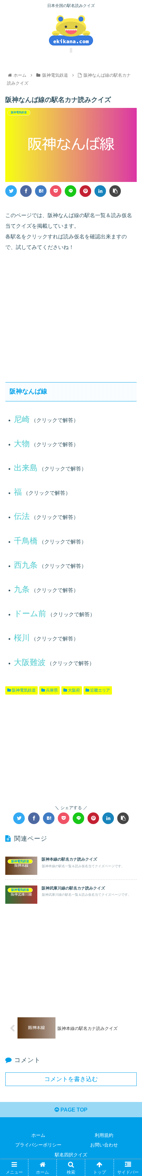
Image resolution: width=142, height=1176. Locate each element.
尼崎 (22, 419)
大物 (22, 443)
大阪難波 (30, 662)
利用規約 (104, 1135)
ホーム (38, 1135)
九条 (22, 589)
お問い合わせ (104, 1144)
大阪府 (73, 690)
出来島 (26, 467)
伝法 (22, 516)
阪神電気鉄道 (23, 690)
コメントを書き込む (71, 1079)
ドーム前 (30, 613)
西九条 (26, 564)
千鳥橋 (26, 540)
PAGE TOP (73, 1110)
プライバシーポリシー (38, 1144)
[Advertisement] (71, 315)
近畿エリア (99, 690)
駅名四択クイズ (71, 1154)
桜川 (22, 637)
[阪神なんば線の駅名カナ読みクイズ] (41, 191)
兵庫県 (51, 690)
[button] (128, 779)
